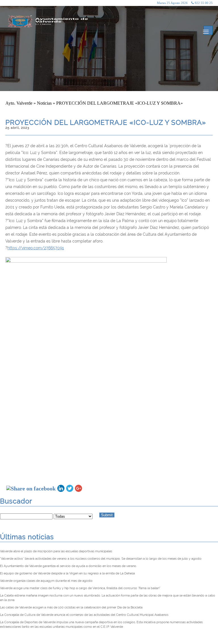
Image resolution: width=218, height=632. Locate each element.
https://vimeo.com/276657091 (35, 248)
